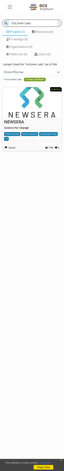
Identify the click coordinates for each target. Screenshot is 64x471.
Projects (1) (17, 32)
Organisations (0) (20, 47)
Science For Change (16, 127)
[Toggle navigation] (10, 7)
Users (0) (44, 54)
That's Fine (43, 467)
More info (44, 462)
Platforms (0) (18, 54)
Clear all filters (35, 79)
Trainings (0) (19, 39)
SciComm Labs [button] (13, 79)
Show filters (12, 72)
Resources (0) (43, 32)
